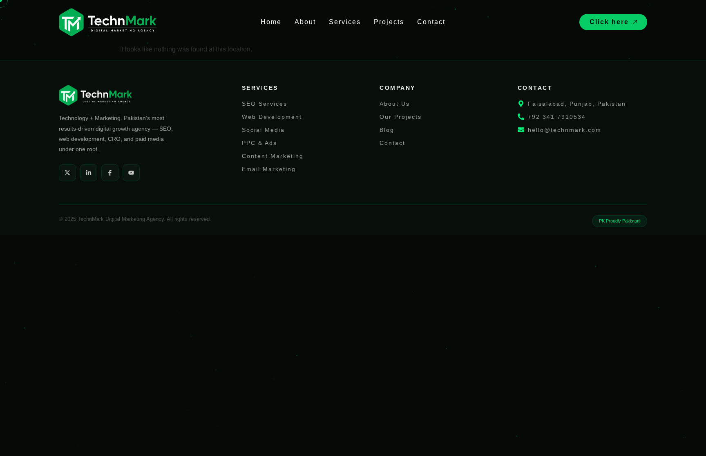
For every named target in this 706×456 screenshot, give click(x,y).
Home (271, 21)
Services (345, 21)
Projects (389, 21)
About (305, 21)
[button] (613, 22)
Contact (431, 21)
